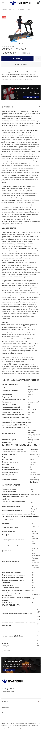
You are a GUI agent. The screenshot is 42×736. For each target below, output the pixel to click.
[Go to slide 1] (19, 43)
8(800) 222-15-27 (9, 688)
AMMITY (29, 9)
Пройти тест (9, 670)
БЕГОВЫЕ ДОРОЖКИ (16, 9)
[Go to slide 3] (22, 43)
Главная (4, 9)
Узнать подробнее (30, 97)
